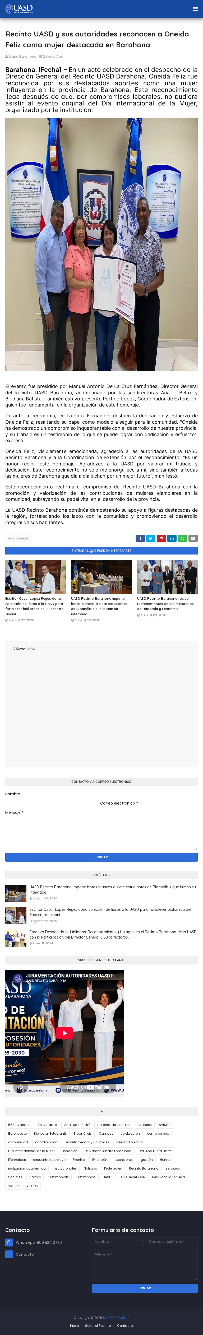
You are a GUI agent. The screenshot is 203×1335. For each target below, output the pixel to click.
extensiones (123, 1159)
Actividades (18, 538)
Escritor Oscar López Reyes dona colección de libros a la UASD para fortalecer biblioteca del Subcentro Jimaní (110, 912)
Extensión (99, 1159)
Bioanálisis (83, 1133)
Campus (106, 1133)
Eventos (79, 1159)
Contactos (126, 1325)
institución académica (27, 1168)
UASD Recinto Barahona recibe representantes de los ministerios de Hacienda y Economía (165, 603)
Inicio (74, 1325)
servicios (173, 1168)
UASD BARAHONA (131, 1177)
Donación (69, 1151)
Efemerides (17, 1159)
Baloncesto (17, 1133)
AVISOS (164, 1124)
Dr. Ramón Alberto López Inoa (108, 1151)
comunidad (18, 1142)
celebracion (130, 1133)
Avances (144, 1124)
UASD (107, 1177)
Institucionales (65, 1168)
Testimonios (86, 1177)
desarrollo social (130, 1142)
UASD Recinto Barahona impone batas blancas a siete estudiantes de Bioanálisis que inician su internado (113, 890)
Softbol (35, 1177)
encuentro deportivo (49, 1159)
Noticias (90, 1168)
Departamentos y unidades (86, 1142)
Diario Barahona (22, 56)
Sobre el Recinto (98, 1325)
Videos (13, 1186)
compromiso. (158, 1133)
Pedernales (113, 1168)
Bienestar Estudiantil (50, 1133)
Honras (166, 1159)
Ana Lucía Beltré (77, 1124)
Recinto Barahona (144, 1168)
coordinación (46, 1142)
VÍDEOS (32, 1186)
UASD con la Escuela (168, 1177)
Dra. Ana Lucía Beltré (155, 1151)
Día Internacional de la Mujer (31, 1151)
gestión (147, 1159)
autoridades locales (113, 1124)
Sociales (15, 1177)
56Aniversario (19, 1124)
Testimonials (58, 1177)
